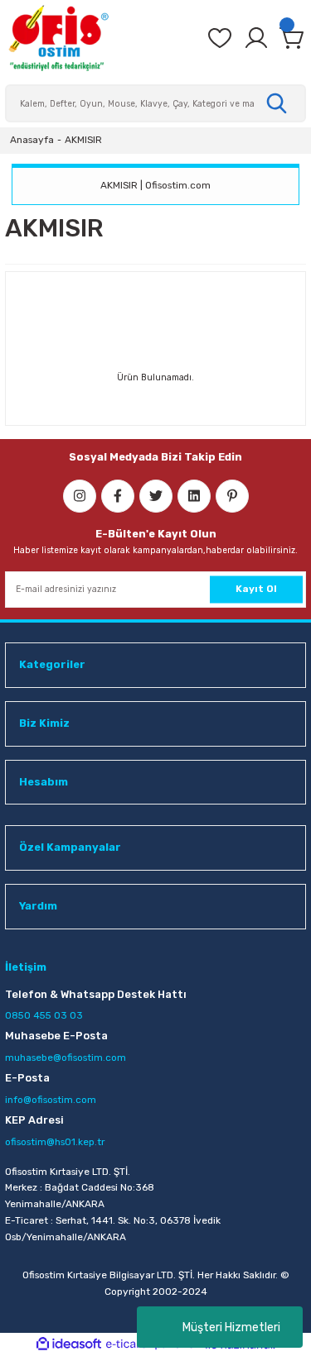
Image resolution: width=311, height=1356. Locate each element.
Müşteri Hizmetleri (231, 1327)
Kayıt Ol (256, 588)
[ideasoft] (69, 1344)
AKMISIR (83, 140)
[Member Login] (256, 38)
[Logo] (58, 38)
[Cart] (292, 38)
